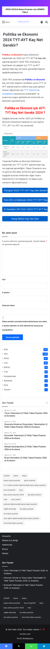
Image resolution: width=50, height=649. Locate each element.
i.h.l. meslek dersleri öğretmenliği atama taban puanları (25, 485)
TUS (6, 372)
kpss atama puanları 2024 (14, 495)
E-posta (6, 292)
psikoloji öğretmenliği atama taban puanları (20, 504)
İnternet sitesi (8, 305)
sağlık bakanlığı (10, 509)
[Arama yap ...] (46, 23)
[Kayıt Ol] (41, 23)
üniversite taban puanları (13, 523)
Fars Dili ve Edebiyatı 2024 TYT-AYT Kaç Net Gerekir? (26, 199)
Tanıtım (7, 389)
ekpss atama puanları (12, 480)
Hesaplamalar (10, 376)
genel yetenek (29, 480)
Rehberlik (8, 381)
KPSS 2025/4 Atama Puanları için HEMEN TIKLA (25, 10)
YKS (6, 354)
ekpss (24, 476)
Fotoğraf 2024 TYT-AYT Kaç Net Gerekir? (26, 190)
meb (5, 499)
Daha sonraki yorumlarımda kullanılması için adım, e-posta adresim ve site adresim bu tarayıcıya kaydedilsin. (24, 325)
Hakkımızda (7, 545)
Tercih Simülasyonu (25, 638)
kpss (21, 490)
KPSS (6, 358)
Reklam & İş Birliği (10, 540)
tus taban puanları (27, 509)
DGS (6, 349)
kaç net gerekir (9, 490)
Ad (4, 279)
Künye (5, 549)
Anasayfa (6, 536)
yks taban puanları (11, 514)
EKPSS (7, 367)
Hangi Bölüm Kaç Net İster (25, 218)
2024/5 (6, 476)
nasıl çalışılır (15, 499)
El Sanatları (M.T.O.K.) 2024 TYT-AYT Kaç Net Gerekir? (26, 209)
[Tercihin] (23, 22)
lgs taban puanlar (34, 495)
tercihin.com (25, 634)
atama (15, 476)
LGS (6, 363)
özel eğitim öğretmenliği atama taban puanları (21, 518)
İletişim (5, 553)
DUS (6, 385)
